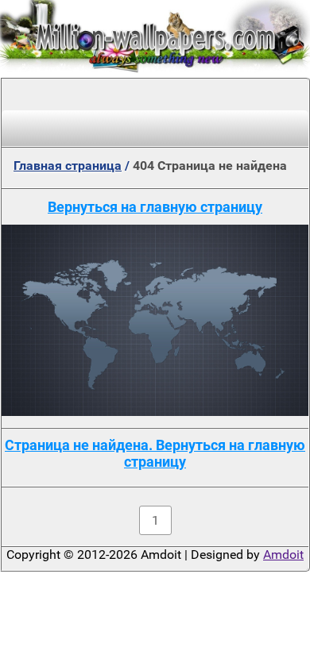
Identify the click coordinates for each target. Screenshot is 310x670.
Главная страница (68, 165)
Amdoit (283, 554)
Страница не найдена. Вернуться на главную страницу (155, 453)
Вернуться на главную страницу (155, 206)
